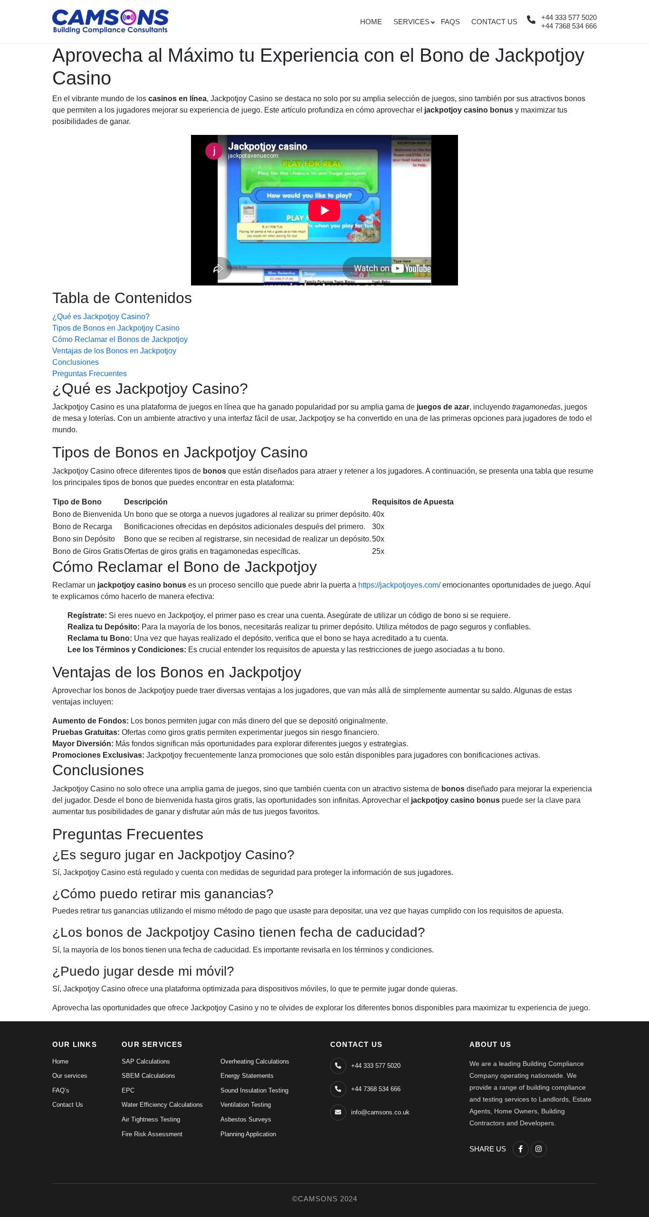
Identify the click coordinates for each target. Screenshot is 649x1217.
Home (371, 22)
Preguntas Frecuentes (89, 374)
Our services (69, 1075)
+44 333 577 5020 (569, 17)
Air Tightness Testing (151, 1119)
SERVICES (411, 22)
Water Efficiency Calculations (162, 1104)
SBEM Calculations (148, 1075)
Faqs (450, 22)
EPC (128, 1090)
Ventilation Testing (245, 1104)
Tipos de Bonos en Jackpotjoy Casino (116, 328)
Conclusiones (75, 362)
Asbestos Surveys (245, 1119)
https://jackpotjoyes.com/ (399, 585)
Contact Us (494, 22)
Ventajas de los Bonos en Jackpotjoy (114, 351)
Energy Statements (247, 1075)
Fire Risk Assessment (152, 1134)
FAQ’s (60, 1090)
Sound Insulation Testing (254, 1090)
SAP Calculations (146, 1061)
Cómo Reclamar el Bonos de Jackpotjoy (120, 339)
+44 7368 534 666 (569, 26)
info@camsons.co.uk (380, 1112)
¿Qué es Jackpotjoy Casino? (101, 317)
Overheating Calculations (254, 1061)
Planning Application (248, 1134)
